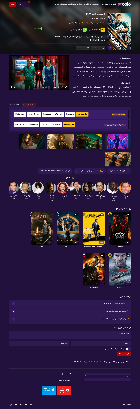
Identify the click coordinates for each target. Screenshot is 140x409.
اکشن (103, 23)
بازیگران (79, 4)
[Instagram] (31, 404)
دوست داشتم (97, 48)
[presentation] (129, 192)
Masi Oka (58, 37)
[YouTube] (16, 404)
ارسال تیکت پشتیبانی (64, 380)
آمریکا (74, 23)
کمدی (99, 23)
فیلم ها (113, 4)
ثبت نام (56, 4)
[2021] (68, 228)
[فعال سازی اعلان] (110, 48)
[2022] (120, 228)
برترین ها (96, 4)
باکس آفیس (72, 4)
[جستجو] (20, 4)
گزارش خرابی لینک (28, 105)
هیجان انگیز (92, 23)
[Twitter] (26, 404)
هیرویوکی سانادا (77, 37)
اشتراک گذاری (14, 105)
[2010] (94, 269)
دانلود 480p (70, 114)
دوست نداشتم (82, 48)
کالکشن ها (87, 4)
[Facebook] (21, 404)
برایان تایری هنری (88, 37)
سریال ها (105, 4)
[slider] (27, 87)
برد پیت (97, 37)
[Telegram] (10, 404)
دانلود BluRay (19, 114)
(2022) (88, 14)
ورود (12, 4)
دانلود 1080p (47, 114)
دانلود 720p (58, 114)
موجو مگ (63, 4)
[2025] (120, 269)
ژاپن (70, 23)
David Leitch (94, 40)
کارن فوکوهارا (67, 37)
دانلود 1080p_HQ (34, 114)
